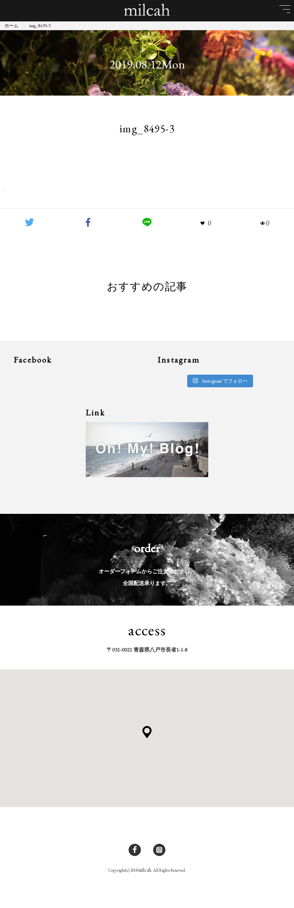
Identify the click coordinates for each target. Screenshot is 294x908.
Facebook (135, 850)
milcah (145, 870)
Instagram (159, 850)
